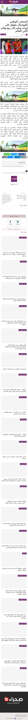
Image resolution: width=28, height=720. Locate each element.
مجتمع (24, 553)
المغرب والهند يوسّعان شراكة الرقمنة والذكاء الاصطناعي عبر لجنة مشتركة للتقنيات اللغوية (15, 592)
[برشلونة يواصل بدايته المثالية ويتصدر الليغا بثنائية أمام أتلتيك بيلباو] (14, 289)
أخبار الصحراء (23, 354)
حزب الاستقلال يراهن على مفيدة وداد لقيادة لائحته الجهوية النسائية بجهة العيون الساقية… (14, 322)
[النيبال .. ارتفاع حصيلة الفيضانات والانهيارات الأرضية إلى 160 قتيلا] (14, 425)
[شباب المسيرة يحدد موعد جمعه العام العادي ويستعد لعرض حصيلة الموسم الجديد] (14, 536)
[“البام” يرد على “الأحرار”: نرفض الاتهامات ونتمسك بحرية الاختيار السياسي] (14, 403)
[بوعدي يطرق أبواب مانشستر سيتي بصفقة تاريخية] (14, 447)
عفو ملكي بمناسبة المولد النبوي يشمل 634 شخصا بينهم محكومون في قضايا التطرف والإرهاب (14, 684)
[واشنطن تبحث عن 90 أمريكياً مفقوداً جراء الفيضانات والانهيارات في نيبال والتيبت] (14, 267)
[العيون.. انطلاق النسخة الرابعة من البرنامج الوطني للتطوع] (14, 559)
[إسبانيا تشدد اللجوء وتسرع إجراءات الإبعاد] (14, 359)
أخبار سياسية (23, 306)
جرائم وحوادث (22, 330)
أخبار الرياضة (3, 34)
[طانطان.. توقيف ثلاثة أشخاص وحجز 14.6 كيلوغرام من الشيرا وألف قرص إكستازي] (14, 380)
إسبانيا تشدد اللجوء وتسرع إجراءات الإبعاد (14, 369)
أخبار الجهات (23, 646)
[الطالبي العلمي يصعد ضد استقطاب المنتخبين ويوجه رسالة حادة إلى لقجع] (14, 492)
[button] (22, 154)
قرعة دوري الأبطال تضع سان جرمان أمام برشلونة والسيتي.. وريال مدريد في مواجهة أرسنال (14, 254)
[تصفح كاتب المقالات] (14, 179)
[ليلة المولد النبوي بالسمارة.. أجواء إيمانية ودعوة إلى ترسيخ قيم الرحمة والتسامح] (14, 651)
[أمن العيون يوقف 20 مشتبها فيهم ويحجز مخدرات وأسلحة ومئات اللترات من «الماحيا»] (14, 605)
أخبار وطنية (23, 464)
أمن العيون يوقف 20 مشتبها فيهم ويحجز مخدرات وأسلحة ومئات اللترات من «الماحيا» (15, 616)
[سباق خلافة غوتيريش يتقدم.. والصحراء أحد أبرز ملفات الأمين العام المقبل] (14, 514)
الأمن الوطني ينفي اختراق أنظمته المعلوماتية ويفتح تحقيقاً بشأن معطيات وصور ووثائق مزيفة (15, 346)
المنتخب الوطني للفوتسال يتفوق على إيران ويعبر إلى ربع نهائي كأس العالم (15, 172)
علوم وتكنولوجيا (22, 575)
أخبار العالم (23, 261)
